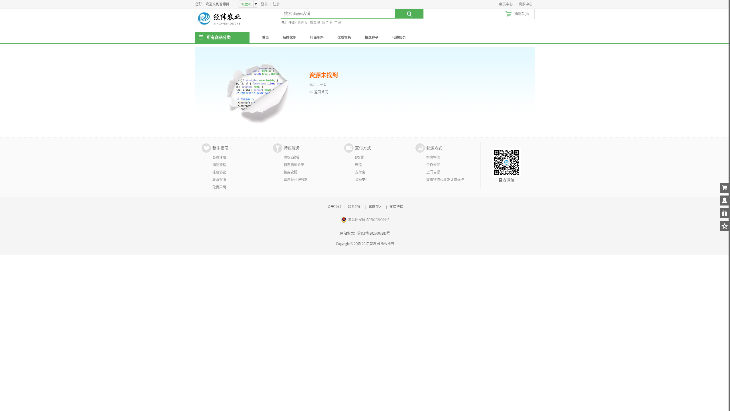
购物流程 (219, 165)
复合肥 (327, 23)
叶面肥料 (317, 38)
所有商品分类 (219, 37)
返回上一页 (318, 85)
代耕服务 (399, 38)
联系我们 (355, 207)
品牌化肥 (289, 38)
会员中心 (506, 4)
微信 (358, 165)
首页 (265, 38)
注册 (276, 4)
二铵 (337, 23)
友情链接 (396, 207)
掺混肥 (315, 23)
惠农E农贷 (291, 158)
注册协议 (219, 172)
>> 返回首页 (318, 92)
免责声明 (219, 187)
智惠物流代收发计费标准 (445, 180)
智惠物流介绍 (294, 165)
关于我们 (334, 207)
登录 (264, 4)
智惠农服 (290, 172)
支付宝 (360, 172)
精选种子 (371, 38)
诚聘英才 (375, 207)
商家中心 (525, 4)
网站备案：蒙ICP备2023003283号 (365, 233)
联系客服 (219, 180)
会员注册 (219, 158)
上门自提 (433, 172)
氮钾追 (302, 23)
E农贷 (359, 158)
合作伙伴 (433, 165)
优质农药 (344, 38)
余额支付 (362, 180)
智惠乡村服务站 (296, 180)
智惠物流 (433, 158)
